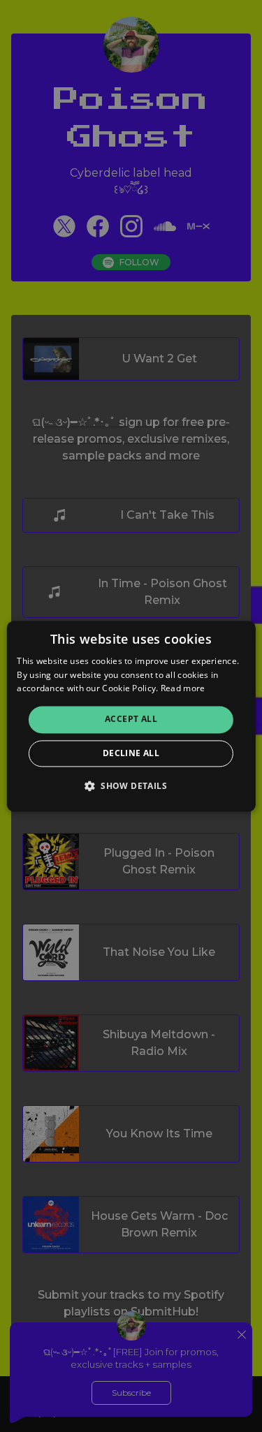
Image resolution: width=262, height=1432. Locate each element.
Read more (183, 689)
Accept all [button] (131, 719)
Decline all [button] (131, 753)
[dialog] (130, 716)
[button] (131, 785)
